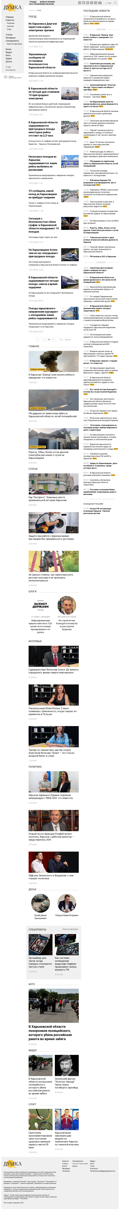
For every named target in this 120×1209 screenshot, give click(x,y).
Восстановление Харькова (41, 4)
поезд (39, 10)
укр (106, 3)
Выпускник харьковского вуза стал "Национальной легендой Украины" (101, 419)
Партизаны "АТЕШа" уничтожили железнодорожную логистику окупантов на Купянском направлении (100, 193)
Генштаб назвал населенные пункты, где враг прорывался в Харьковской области (99, 249)
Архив (67, 339)
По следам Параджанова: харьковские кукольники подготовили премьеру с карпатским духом (100, 298)
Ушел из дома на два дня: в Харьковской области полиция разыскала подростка (98, 204)
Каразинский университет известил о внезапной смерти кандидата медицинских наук (98, 77)
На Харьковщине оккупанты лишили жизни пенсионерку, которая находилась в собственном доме (99, 437)
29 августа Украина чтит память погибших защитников (100, 412)
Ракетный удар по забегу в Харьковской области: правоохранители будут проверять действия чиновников (100, 154)
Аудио (9, 58)
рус (110, 3)
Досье (9, 61)
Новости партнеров (14, 44)
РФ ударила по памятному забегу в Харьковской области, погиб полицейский (100, 163)
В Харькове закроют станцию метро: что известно (100, 362)
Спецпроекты (12, 41)
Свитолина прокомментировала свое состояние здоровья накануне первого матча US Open (100, 123)
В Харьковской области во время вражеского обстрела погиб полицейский (99, 279)
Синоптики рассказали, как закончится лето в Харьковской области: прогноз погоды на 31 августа (99, 67)
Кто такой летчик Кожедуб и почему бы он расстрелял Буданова (99, 391)
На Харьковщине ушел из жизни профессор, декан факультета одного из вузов (100, 104)
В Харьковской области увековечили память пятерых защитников (97, 308)
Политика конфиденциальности (102, 1171)
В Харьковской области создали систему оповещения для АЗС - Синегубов (100, 344)
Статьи (9, 34)
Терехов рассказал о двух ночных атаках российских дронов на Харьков (100, 239)
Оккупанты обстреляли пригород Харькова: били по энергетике (96, 482)
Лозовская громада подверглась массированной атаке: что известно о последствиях (100, 173)
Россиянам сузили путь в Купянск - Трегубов (97, 95)
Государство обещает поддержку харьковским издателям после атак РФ (99, 327)
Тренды (32, 2)
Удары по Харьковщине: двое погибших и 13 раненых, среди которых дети (100, 465)
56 (61, 339)
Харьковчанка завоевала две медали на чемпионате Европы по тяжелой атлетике (99, 289)
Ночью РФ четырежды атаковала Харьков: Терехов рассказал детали (97, 511)
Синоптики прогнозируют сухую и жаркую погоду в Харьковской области (98, 270)
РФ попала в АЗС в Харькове (99, 256)
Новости (10, 20)
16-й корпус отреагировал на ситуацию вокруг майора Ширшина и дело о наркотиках (100, 427)
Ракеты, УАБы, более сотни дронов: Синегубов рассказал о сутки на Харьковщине (100, 230)
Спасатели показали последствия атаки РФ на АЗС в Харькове (97, 456)
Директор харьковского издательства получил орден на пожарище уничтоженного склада (100, 446)
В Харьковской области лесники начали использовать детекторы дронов (100, 113)
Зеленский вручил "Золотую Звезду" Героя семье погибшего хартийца (99, 87)
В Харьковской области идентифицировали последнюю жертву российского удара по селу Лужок (98, 381)
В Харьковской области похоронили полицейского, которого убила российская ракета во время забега (99, 20)
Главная (9, 17)
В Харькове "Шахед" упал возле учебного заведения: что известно (98, 37)
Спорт (9, 29)
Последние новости (96, 10)
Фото (8, 55)
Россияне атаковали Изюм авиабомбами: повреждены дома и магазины (99, 491)
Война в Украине (47, 2)
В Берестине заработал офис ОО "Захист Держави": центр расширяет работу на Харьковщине (100, 46)
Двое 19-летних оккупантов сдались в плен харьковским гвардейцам (99, 144)
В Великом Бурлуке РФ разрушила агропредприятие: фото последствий (99, 182)
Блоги (8, 49)
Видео (9, 52)
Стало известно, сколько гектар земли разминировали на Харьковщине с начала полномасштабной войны (100, 317)
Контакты (10, 70)
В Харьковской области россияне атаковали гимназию (99, 474)
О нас (8, 67)
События (10, 26)
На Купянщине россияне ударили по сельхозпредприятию (98, 336)
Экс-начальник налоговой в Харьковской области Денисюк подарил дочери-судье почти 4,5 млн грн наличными (99, 402)
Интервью (10, 37)
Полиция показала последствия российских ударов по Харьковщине (100, 213)
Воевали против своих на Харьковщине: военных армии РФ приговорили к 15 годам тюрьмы (100, 353)
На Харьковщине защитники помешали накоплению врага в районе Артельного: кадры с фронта (100, 370)
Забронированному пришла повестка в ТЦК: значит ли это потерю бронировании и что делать (100, 56)
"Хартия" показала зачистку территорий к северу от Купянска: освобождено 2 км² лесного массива (99, 133)
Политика (10, 23)
